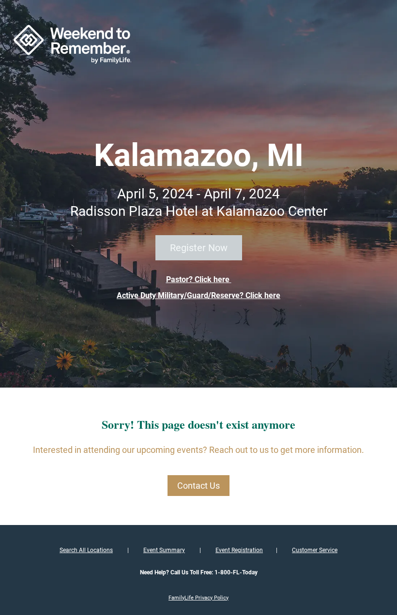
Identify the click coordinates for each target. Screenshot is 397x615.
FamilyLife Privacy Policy (198, 598)
